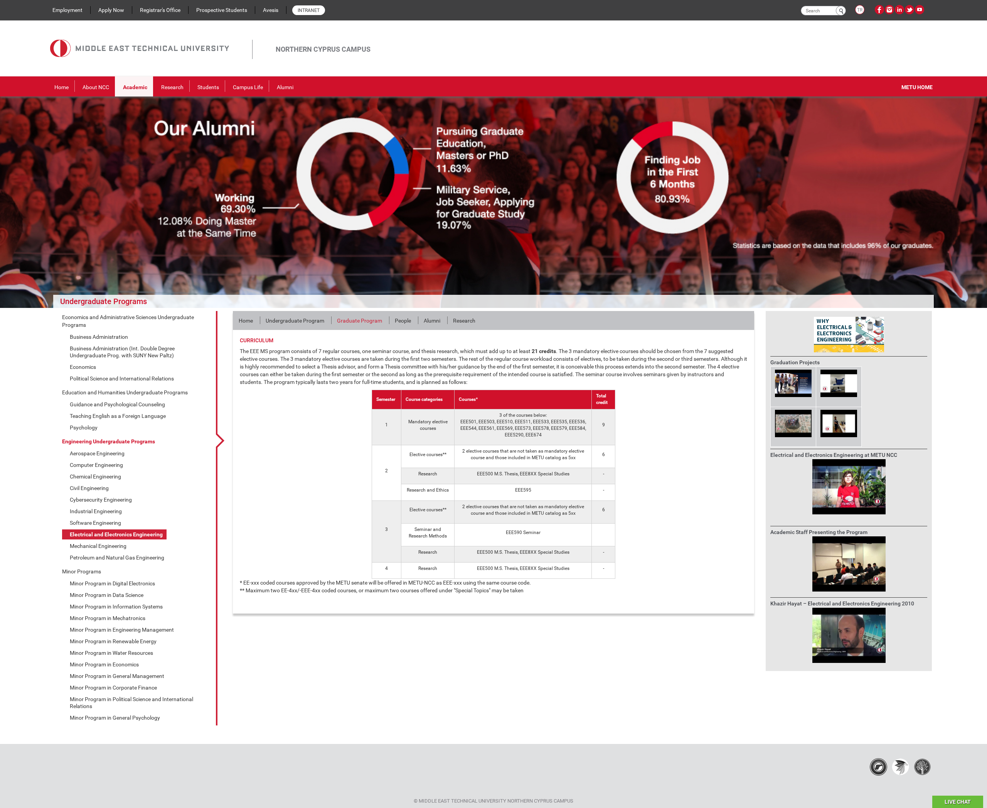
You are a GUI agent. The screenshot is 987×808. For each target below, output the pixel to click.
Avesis (270, 10)
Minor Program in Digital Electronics (112, 583)
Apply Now (111, 10)
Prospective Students (221, 10)
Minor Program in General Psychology (115, 718)
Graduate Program (359, 321)
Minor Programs (81, 571)
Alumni (285, 87)
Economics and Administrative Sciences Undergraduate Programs (128, 321)
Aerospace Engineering (97, 453)
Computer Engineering (96, 465)
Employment (67, 10)
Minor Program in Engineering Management (122, 630)
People (403, 321)
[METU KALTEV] (922, 767)
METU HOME (917, 87)
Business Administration (99, 337)
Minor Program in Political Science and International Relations (131, 702)
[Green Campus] (900, 767)
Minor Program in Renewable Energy (113, 641)
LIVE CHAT (958, 802)
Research (172, 87)
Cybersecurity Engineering (101, 500)
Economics (83, 367)
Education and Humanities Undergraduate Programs (125, 392)
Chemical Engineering (95, 476)
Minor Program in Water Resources (111, 653)
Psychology (84, 427)
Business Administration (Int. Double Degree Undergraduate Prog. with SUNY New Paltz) (122, 351)
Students (208, 87)
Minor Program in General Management (117, 676)
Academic (135, 87)
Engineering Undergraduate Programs (108, 441)
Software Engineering (95, 523)
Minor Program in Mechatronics (107, 618)
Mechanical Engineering (98, 546)
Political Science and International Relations (122, 378)
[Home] (151, 39)
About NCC (96, 87)
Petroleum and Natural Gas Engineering (117, 557)
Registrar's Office (160, 10)
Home (61, 87)
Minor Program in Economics (104, 664)
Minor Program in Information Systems (116, 606)
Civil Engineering (89, 488)
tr (859, 10)
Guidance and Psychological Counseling (117, 404)
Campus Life (248, 87)
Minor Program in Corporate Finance (113, 688)
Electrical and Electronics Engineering (116, 534)
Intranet (309, 10)
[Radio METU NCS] (878, 767)
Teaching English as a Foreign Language (118, 416)
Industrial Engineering (96, 511)
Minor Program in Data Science (106, 595)
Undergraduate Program (295, 321)
